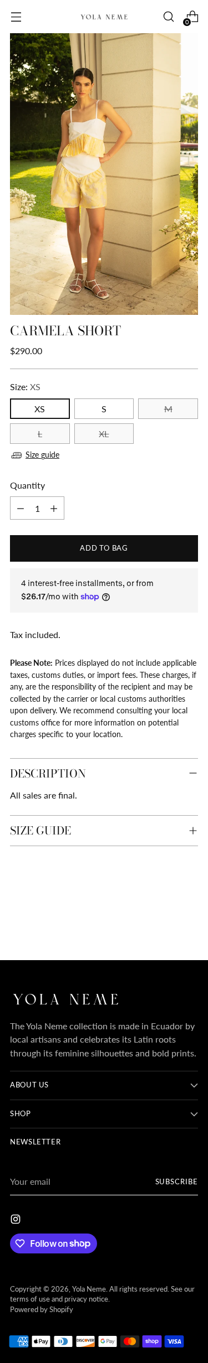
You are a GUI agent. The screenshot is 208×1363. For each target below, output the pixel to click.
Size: (25, 386)
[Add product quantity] (54, 508)
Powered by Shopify (41, 1309)
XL (104, 433)
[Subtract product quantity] (21, 508)
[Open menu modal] (15, 17)
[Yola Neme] (104, 16)
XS (39, 408)
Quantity (27, 485)
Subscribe (176, 1182)
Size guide (42, 454)
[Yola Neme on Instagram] (16, 1221)
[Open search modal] (168, 17)
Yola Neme (89, 1289)
